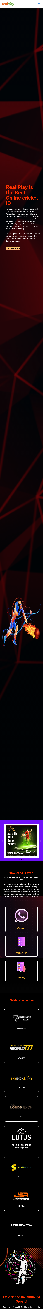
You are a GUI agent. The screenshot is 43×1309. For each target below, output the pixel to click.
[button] (2, 840)
